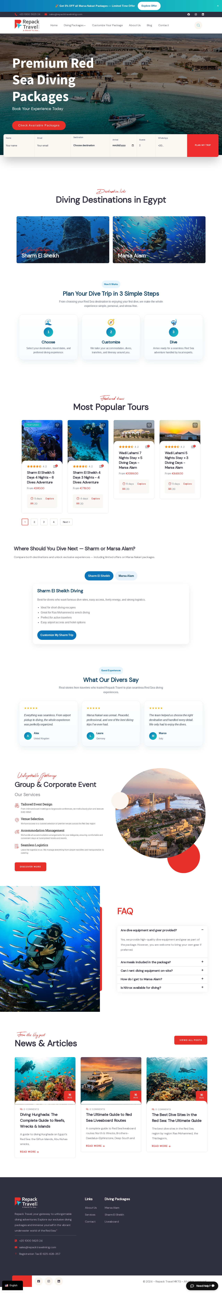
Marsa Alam (126, 575)
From (30, 488)
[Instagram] (196, 14)
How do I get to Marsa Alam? (141, 979)
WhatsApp (163, 138)
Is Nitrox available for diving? (141, 988)
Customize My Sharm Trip (56, 635)
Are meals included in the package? (146, 962)
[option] (111, 94)
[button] (162, 930)
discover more (30, 866)
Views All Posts (191, 1040)
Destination (78, 137)
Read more (28, 1146)
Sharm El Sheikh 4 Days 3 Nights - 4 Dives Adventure (87, 477)
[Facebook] (188, 14)
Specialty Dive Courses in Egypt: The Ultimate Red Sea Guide (177, 1120)
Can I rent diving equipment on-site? (147, 971)
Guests (142, 140)
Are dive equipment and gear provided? (149, 930)
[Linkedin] (203, 14)
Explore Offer (149, 5)
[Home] (27, 25)
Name (8, 138)
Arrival (115, 140)
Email (39, 138)
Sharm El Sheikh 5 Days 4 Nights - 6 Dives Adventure (40, 477)
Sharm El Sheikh (99, 575)
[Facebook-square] (39, 1281)
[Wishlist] (57, 425)
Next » (66, 522)
